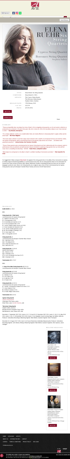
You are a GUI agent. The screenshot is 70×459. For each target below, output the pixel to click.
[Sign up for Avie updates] (5, 13)
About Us (5, 439)
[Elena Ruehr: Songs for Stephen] (54, 401)
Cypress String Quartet (8, 299)
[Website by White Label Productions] (65, 448)
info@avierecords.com (8, 445)
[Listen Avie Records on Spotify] (20, 13)
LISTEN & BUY (8, 117)
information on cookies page (35, 455)
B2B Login (36, 441)
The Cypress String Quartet (32, 97)
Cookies (5, 441)
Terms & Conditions (15, 441)
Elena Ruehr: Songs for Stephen (55, 409)
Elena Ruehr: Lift (52, 345)
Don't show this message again (63, 454)
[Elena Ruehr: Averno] (54, 369)
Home (4, 436)
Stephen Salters (29, 101)
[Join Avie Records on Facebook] (13, 13)
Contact (24, 439)
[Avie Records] (36, 5)
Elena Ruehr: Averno (53, 377)
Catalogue (11, 436)
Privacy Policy (27, 441)
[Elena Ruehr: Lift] (54, 337)
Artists (18, 436)
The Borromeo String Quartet (33, 99)
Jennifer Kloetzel (17, 303)
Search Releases (64, 20)
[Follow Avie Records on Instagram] (16, 13)
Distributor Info (15, 439)
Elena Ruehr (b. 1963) (31, 95)
